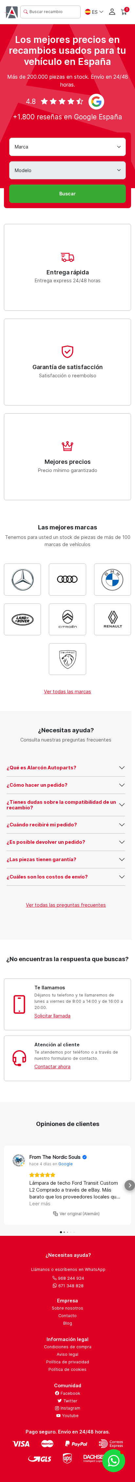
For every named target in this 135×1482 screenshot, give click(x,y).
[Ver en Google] (18, 1160)
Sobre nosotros (67, 1308)
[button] (5, 1185)
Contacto (67, 1315)
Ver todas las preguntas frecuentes (66, 905)
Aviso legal (67, 1354)
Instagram (69, 1408)
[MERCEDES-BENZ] (22, 579)
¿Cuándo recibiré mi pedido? (42, 824)
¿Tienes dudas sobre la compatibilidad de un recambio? (61, 804)
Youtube (70, 1415)
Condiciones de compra (67, 1346)
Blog (67, 1323)
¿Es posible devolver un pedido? (46, 842)
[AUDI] (67, 579)
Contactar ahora (52, 1066)
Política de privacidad (67, 1361)
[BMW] (112, 579)
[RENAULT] (112, 619)
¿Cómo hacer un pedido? (37, 785)
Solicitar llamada (52, 1015)
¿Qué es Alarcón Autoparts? (41, 767)
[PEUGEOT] (67, 659)
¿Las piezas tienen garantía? (41, 859)
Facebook (69, 1393)
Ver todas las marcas (67, 691)
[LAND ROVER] (22, 619)
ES (95, 12)
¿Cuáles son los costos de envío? (47, 876)
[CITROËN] (67, 619)
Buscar (67, 193)
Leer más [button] (39, 1203)
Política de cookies (67, 1369)
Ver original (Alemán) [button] (80, 1213)
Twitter (69, 1400)
